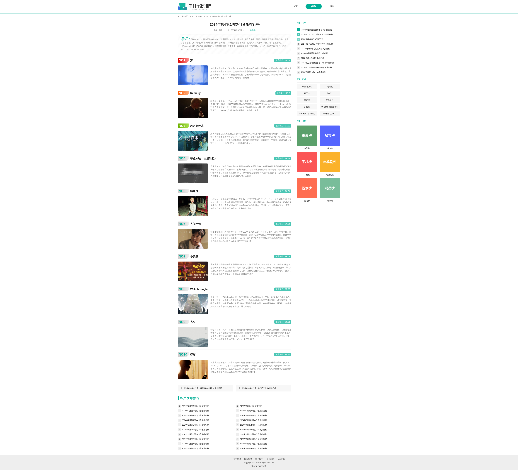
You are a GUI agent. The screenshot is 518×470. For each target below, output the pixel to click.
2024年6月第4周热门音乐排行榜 (195, 430)
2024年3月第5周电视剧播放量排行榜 (316, 67)
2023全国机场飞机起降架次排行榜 (315, 49)
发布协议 (281, 459)
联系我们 (248, 459)
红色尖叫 (330, 100)
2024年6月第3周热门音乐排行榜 (195, 434)
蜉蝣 (193, 354)
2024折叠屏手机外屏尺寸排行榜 (314, 53)
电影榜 (307, 148)
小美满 (194, 256)
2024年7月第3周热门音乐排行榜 (195, 411)
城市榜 (330, 148)
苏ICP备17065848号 (259, 466)
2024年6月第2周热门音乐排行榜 (195, 439)
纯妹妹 (194, 191)
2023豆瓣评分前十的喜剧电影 (313, 72)
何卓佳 (330, 93)
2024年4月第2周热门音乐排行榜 (253, 434)
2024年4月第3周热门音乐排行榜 (253, 430)
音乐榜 (199, 16)
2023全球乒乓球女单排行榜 (312, 58)
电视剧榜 (330, 174)
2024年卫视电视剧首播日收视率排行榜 (317, 63)
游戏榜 (307, 201)
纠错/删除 (252, 30)
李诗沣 (307, 100)
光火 (193, 321)
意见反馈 (270, 459)
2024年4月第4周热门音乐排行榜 (253, 425)
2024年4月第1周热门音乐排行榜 (253, 439)
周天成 (330, 87)
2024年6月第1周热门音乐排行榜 (195, 444)
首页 (295, 6)
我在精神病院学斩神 (329, 107)
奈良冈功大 (307, 87)
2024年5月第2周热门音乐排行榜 (253, 415)
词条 (332, 6)
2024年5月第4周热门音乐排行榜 (195, 448)
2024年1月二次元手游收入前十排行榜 (317, 44)
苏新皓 (307, 107)
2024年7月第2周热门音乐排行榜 (195, 415)
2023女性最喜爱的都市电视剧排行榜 (316, 30)
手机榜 (307, 174)
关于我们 (237, 459)
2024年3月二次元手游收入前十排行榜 (317, 34)
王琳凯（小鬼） (329, 113)
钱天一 (307, 93)
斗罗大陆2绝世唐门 (307, 113)
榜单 (313, 6)
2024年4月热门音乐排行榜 (251, 406)
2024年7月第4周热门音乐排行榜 (195, 406)
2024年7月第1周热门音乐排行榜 (195, 420)
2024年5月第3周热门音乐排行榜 (253, 411)
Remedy (195, 93)
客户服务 (259, 459)
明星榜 (330, 201)
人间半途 (195, 223)
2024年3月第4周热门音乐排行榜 (253, 448)
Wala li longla (199, 289)
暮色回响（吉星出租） (203, 158)
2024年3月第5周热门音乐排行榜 (253, 444)
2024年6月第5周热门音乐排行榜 (195, 425)
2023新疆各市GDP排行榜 (312, 39)
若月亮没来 (197, 125)
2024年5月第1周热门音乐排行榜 (253, 420)
